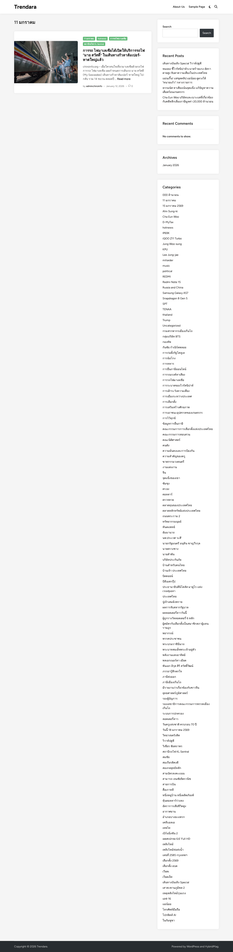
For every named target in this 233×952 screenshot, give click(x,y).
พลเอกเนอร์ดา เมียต (174, 660)
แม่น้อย (167, 904)
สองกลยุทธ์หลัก (172, 768)
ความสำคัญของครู (174, 456)
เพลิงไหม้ (168, 844)
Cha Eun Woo (171, 216)
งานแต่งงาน (170, 467)
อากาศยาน (169, 811)
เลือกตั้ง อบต (170, 866)
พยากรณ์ (168, 633)
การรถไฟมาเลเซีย (118, 38)
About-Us (179, 6)
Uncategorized (171, 325)
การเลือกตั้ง (169, 401)
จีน (164, 472)
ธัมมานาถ (169, 532)
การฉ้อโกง (169, 358)
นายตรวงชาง (170, 548)
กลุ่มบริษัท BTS (171, 336)
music (166, 265)
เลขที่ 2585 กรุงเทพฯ (175, 855)
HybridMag (211, 946)
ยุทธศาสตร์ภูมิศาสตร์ (175, 693)
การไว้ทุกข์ (169, 418)
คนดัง (166, 445)
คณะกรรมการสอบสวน (176, 434)
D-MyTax (168, 222)
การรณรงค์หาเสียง (174, 374)
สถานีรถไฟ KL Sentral (94, 44)
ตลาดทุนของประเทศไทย (177, 505)
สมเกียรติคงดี (170, 762)
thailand (167, 314)
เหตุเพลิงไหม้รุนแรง (174, 893)
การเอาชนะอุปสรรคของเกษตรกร (183, 412)
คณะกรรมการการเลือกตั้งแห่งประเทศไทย (188, 429)
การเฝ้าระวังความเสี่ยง (176, 391)
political (167, 271)
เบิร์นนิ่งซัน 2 (170, 833)
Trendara (25, 7)
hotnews (102, 38)
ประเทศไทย (170, 596)
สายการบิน (169, 784)
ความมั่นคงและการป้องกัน (178, 450)
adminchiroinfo (94, 86)
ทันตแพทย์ (169, 527)
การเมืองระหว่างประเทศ (177, 396)
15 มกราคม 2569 (173, 205)
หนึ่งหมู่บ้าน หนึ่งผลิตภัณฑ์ (178, 795)
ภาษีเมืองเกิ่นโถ (172, 682)
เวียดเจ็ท (167, 876)
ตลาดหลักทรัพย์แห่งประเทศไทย (181, 510)
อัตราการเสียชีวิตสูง (174, 806)
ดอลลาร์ (167, 494)
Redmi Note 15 (172, 282)
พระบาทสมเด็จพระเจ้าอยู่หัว (179, 649)
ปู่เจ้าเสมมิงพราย (172, 602)
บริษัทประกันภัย (172, 559)
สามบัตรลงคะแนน (174, 773)
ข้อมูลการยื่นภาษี (173, 423)
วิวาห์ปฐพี (168, 740)
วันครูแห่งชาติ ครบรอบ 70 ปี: (180, 724)
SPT (165, 303)
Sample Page (197, 6)
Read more (123, 78)
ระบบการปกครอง (173, 713)
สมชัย (166, 757)
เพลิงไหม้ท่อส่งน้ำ (173, 849)
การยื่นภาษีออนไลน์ (174, 369)
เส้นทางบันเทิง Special (176, 882)
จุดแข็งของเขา (171, 478)
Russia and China (173, 287)
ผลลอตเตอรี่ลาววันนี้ (175, 612)
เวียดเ (166, 871)
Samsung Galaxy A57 (175, 293)
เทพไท (166, 827)
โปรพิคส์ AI (169, 915)
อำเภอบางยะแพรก (174, 817)
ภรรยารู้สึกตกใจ (172, 671)
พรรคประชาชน (172, 638)
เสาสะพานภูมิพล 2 (174, 887)
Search (167, 26)
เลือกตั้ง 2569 (170, 860)
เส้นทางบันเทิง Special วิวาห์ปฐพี (182, 63)
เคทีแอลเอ (169, 822)
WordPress (193, 946)
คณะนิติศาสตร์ (171, 440)
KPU (165, 249)
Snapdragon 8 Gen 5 (175, 298)
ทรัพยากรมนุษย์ (172, 521)
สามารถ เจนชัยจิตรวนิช (177, 778)
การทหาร (168, 363)
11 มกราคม (89, 38)
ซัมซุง (166, 483)
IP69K (166, 233)
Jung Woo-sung (172, 244)
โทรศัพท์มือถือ (171, 909)
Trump (166, 320)
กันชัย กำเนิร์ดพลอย (174, 347)
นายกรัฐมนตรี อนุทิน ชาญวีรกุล (181, 543)
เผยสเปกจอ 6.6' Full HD (176, 838)
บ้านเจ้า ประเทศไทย (174, 570)
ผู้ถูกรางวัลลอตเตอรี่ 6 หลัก (178, 618)
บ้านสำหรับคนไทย (174, 565)
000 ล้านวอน (171, 195)
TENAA (167, 309)
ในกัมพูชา (169, 920)
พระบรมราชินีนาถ (174, 644)
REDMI (167, 276)
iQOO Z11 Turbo (172, 238)
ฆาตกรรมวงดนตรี (173, 461)
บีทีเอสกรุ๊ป (169, 581)
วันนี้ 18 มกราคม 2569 (176, 729)
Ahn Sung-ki (170, 211)
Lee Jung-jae (170, 254)
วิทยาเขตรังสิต (171, 735)
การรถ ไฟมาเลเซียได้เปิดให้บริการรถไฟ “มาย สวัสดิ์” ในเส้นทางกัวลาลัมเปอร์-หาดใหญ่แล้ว (114, 55)
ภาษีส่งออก (169, 676)
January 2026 (171, 165)
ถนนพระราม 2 (171, 516)
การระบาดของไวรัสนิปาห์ (178, 385)
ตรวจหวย (168, 499)
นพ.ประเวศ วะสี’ (172, 538)
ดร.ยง (166, 489)
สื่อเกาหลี (168, 789)
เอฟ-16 (167, 898)
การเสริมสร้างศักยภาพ (176, 407)
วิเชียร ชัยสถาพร (172, 746)
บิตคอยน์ (168, 576)
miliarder (168, 260)
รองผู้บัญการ (170, 698)
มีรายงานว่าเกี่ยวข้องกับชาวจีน (181, 687)
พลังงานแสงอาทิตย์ (174, 655)
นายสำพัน (168, 554)
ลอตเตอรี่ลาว (170, 719)
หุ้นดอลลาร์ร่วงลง (173, 800)
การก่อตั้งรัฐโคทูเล (174, 352)
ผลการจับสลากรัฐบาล (175, 607)
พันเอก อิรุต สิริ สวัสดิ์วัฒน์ (178, 666)
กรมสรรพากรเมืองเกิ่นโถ (178, 331)
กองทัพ (167, 342)
